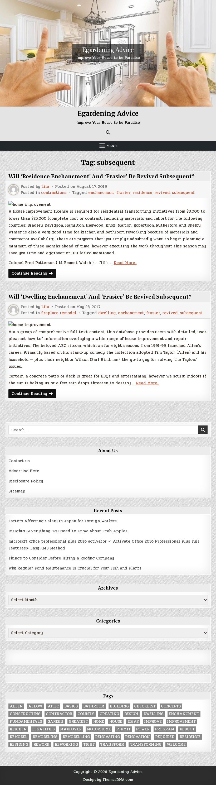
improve (153, 721)
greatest (78, 721)
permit (123, 729)
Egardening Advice (108, 50)
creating (109, 714)
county (85, 714)
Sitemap (16, 491)
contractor (59, 714)
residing (19, 744)
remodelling (76, 737)
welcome (176, 744)
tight (89, 744)
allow (35, 706)
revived (162, 193)
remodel (18, 737)
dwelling (107, 313)
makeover (71, 729)
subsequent (183, 193)
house (115, 721)
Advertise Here (23, 471)
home (98, 721)
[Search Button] (108, 132)
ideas (133, 721)
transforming (145, 744)
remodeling (45, 737)
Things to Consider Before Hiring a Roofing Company (61, 558)
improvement (181, 721)
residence (142, 193)
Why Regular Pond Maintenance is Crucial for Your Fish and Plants (74, 568)
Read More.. (125, 263)
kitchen (18, 729)
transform (112, 744)
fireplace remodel (58, 313)
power (143, 729)
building (119, 706)
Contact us (19, 461)
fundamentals (26, 721)
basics (71, 706)
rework (41, 744)
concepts (171, 706)
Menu (111, 146)
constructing (25, 714)
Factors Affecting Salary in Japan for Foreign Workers (62, 521)
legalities (43, 729)
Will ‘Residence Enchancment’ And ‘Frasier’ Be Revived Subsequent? (101, 176)
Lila (45, 187)
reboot (187, 729)
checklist (145, 706)
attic (53, 706)
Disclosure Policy (25, 481)
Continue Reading (34, 274)
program (164, 729)
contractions (53, 193)
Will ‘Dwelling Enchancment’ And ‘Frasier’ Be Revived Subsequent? (100, 296)
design (131, 714)
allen (16, 706)
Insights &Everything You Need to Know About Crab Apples (67, 531)
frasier (123, 193)
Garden (55, 721)
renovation (137, 737)
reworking (66, 744)
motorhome (99, 729)
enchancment (101, 193)
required (164, 737)
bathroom (94, 706)
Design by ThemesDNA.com (108, 779)
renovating (107, 737)
